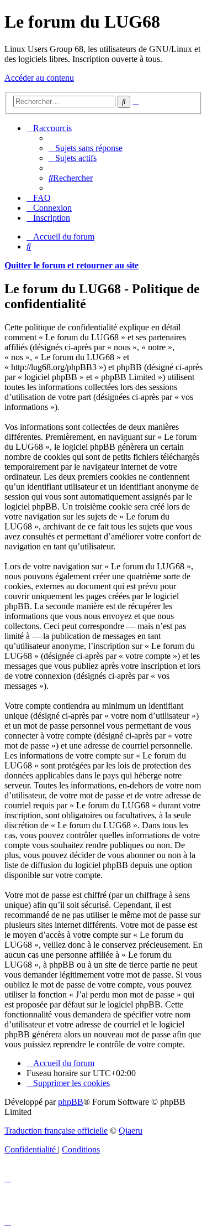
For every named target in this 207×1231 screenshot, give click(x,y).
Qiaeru (130, 1130)
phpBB (70, 1102)
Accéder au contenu (39, 77)
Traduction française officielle (56, 1130)
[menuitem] (86, 148)
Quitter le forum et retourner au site (71, 265)
